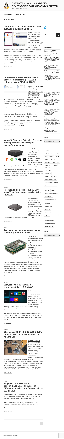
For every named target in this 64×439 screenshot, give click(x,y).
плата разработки (49, 220)
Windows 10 (48, 173)
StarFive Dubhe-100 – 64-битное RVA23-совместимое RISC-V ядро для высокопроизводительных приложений (51, 66)
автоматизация (48, 212)
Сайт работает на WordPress (10, 435)
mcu (58, 162)
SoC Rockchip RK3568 (24, 107)
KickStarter (47, 162)
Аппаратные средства (50, 179)
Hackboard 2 (32, 247)
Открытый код (48, 196)
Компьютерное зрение (50, 187)
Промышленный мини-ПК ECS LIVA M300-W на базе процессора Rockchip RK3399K (22, 192)
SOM (50, 168)
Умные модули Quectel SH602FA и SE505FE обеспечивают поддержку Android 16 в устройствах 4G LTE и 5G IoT (51, 53)
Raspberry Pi (48, 165)
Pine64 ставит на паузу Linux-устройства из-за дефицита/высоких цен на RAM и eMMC (51, 72)
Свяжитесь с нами (20, 14)
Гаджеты (56, 182)
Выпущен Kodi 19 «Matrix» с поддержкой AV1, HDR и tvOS (18, 286)
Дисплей (47, 185)
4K (51, 151)
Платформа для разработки (49, 202)
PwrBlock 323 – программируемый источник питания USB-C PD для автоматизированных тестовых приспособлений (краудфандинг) (52, 77)
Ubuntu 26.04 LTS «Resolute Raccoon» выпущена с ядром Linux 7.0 (22, 27)
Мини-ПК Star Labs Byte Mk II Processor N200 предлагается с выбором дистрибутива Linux (23, 142)
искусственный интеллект (51, 215)
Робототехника (48, 206)
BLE (46, 156)
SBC (46, 168)
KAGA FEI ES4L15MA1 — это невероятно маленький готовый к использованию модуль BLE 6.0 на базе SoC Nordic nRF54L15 (52, 59)
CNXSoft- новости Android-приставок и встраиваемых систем (35, 5)
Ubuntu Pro (7, 59)
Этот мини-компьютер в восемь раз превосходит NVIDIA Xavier (22, 231)
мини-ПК (36, 151)
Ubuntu (36, 120)
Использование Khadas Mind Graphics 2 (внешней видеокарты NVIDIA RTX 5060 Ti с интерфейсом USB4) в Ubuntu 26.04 (52, 95)
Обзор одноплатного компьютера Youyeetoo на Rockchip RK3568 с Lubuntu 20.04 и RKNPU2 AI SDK (21, 80)
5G (54, 151)
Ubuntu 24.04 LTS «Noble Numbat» (35, 45)
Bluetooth (51, 156)
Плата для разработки (50, 199)
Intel (51, 159)
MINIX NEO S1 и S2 (34, 341)
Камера (53, 185)
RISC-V (55, 165)
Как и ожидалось (8, 394)
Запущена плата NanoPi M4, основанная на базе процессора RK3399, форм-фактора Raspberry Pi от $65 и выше (23, 387)
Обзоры (53, 190)
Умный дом (47, 209)
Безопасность (48, 182)
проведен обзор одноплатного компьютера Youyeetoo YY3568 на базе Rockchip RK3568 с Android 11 (35, 89)
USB (46, 171)
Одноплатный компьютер (51, 193)
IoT (55, 159)
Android (47, 154)
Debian (28, 120)
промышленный (49, 226)
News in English (8, 14)
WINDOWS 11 (48, 176)
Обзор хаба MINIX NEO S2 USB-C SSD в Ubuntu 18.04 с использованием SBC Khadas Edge (23, 334)
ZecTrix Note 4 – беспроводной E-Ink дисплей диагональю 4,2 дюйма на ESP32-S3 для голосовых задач (52, 118)
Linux (53, 162)
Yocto (55, 176)
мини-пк (47, 217)
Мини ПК (47, 190)
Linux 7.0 (38, 49)
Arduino (52, 154)
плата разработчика (50, 223)
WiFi (50, 171)
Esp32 (46, 159)
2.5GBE (47, 151)
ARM (57, 154)
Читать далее (8, 66)
